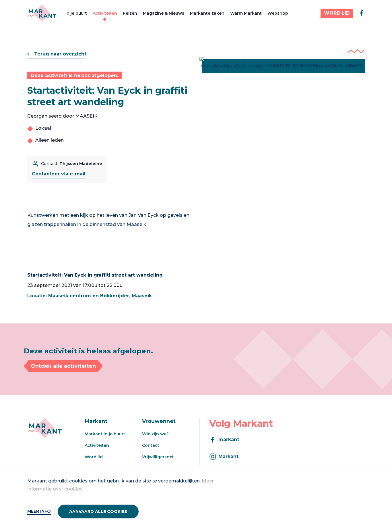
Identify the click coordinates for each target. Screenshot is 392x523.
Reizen (130, 13)
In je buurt (76, 13)
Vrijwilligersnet (158, 456)
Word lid (94, 456)
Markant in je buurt (105, 433)
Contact (150, 445)
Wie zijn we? (155, 433)
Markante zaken (207, 13)
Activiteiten (105, 13)
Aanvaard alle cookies (98, 511)
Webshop (277, 13)
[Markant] (41, 13)
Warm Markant (246, 13)
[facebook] (361, 13)
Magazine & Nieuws (163, 13)
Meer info (39, 511)
